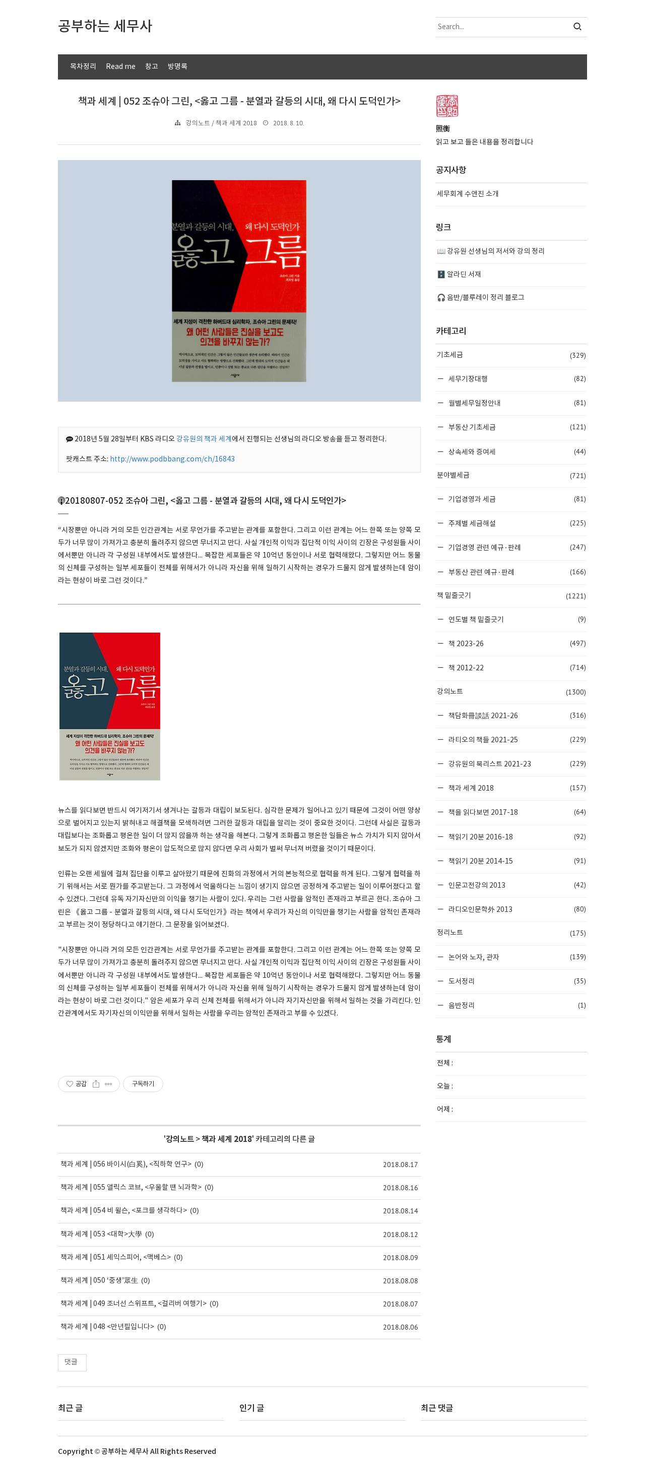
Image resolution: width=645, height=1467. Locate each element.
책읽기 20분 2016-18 (516, 836)
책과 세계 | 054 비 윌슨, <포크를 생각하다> (123, 1211)
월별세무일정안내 (516, 403)
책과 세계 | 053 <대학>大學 (101, 1234)
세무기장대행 (516, 378)
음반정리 (516, 1005)
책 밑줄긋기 (511, 595)
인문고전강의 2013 (516, 885)
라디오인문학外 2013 (516, 909)
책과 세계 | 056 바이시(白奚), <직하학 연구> (125, 1165)
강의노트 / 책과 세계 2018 (221, 123)
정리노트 (511, 933)
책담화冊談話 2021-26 (516, 715)
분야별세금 (511, 475)
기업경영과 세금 (516, 499)
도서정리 (516, 981)
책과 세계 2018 (227, 1139)
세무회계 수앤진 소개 (468, 194)
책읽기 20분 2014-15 (516, 861)
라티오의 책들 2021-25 (516, 739)
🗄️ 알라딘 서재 (459, 275)
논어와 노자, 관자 (516, 957)
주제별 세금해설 (516, 523)
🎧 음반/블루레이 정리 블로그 (481, 298)
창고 (151, 67)
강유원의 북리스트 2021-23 (516, 763)
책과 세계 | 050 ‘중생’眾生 (99, 1281)
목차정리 (83, 67)
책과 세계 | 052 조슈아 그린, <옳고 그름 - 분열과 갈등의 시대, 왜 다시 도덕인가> (239, 102)
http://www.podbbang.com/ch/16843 (172, 459)
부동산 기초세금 (516, 427)
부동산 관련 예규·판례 (516, 572)
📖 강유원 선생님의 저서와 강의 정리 (491, 252)
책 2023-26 (516, 643)
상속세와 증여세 (516, 451)
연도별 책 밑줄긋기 (516, 619)
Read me (121, 67)
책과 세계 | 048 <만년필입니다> (107, 1327)
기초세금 (511, 355)
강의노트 (180, 1139)
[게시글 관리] (108, 1084)
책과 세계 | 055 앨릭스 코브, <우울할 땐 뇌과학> (131, 1188)
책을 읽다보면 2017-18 (516, 812)
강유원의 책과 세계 (204, 439)
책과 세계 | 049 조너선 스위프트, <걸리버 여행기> (133, 1304)
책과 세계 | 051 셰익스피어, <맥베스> (115, 1258)
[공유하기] (96, 1084)
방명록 (177, 67)
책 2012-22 (516, 667)
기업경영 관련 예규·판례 (516, 547)
